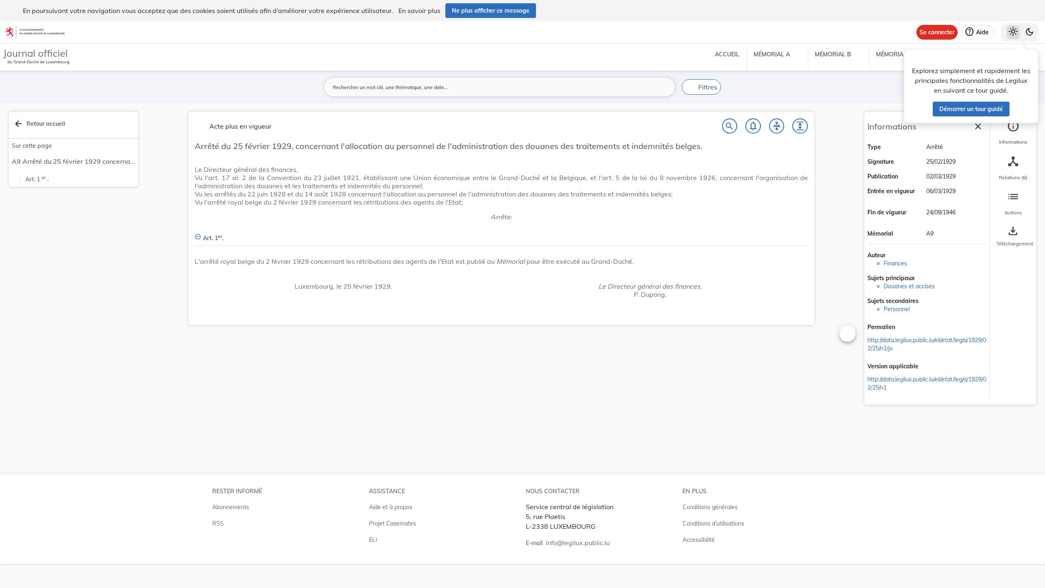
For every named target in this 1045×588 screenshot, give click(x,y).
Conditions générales (710, 507)
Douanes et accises (909, 286)
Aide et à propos (390, 507)
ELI (373, 539)
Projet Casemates (392, 523)
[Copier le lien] (906, 328)
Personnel (897, 309)
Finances (895, 263)
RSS (218, 523)
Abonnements (230, 507)
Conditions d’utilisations (713, 523)
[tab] (1013, 132)
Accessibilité (699, 539)
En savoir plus (419, 11)
